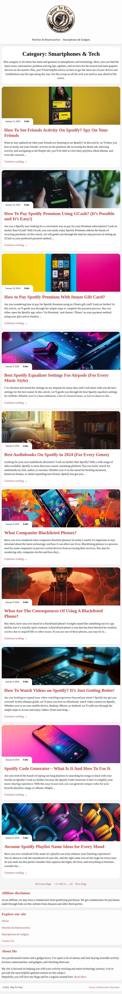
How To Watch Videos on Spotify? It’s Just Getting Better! (59, 690)
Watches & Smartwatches (16, 927)
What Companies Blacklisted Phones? (40, 532)
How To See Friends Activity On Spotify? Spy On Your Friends (56, 133)
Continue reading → (15, 161)
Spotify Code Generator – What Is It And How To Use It (57, 768)
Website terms (103, 987)
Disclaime (114, 987)
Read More (80, 976)
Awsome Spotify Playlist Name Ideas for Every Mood (54, 846)
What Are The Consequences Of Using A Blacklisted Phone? (53, 613)
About (5, 920)
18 (71, 883)
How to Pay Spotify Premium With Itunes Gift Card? (54, 296)
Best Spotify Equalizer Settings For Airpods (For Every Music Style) (56, 378)
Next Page (81, 883)
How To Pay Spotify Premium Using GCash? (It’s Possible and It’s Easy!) (59, 216)
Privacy (92, 987)
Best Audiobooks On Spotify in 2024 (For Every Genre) (56, 454)
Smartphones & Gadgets (15, 934)
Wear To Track (16, 987)
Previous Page (43, 883)
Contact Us (8, 941)
